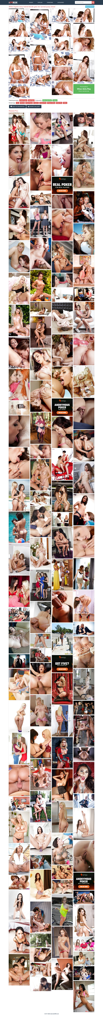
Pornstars (50, 2)
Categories (60, 2)
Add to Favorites (18, 106)
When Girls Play (47, 100)
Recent (31, 2)
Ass (17, 103)
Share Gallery (34, 106)
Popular (40, 2)
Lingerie (36, 103)
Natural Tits (43, 103)
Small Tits (59, 103)
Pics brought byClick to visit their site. (84, 89)
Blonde (22, 103)
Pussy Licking (51, 103)
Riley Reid (31, 100)
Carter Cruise (23, 100)
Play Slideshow (90, 6)
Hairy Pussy (29, 103)
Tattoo (65, 103)
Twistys (55, 100)
